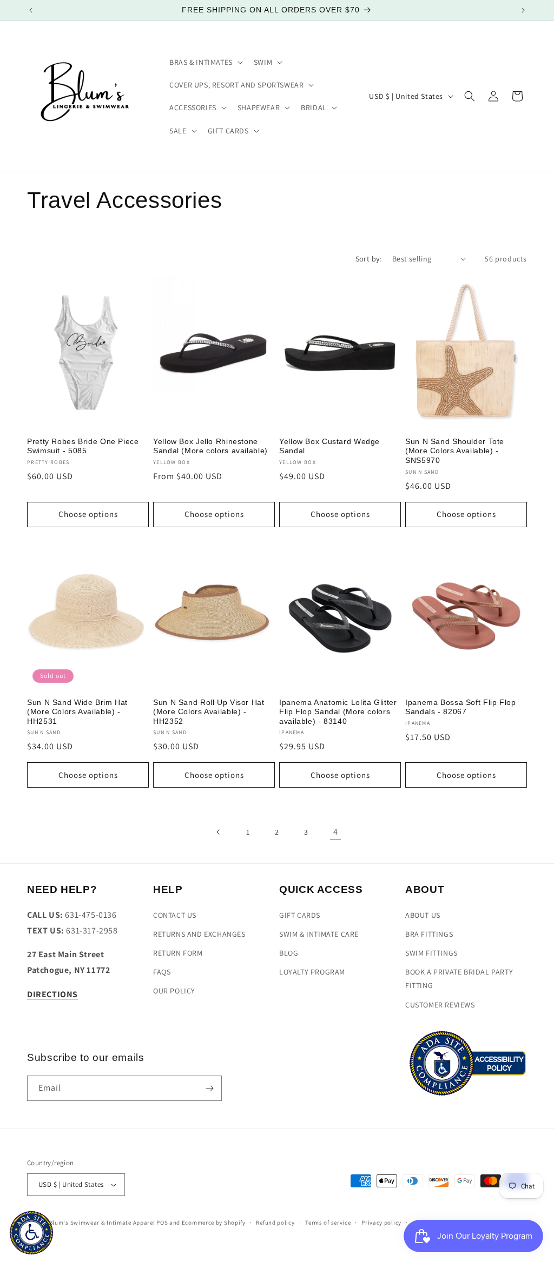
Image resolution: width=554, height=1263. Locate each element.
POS (162, 1222)
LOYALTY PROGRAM (312, 972)
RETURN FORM (178, 953)
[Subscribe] (209, 1088)
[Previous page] (218, 832)
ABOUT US (422, 915)
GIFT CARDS (299, 915)
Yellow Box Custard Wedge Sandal (329, 446)
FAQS (161, 972)
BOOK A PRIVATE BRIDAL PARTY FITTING (459, 978)
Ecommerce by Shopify (214, 1222)
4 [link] (335, 831)
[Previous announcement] (31, 10)
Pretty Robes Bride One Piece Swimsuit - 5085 (83, 446)
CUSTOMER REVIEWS (440, 1005)
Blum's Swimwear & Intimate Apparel (102, 1222)
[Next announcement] (523, 10)
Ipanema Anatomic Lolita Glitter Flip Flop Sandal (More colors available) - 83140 (338, 711)
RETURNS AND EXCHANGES (199, 934)
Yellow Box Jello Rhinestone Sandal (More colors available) (210, 446)
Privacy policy (381, 1222)
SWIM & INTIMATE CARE (319, 934)
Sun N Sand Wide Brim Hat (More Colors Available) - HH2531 (77, 711)
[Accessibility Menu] (31, 1232)
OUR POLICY (174, 991)
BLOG (288, 953)
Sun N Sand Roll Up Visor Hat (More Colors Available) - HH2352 (209, 711)
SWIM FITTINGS (431, 953)
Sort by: (368, 259)
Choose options (88, 514)
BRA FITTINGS (429, 934)
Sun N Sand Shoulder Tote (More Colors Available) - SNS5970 (454, 451)
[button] (205, 62)
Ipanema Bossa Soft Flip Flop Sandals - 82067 (460, 707)
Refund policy (275, 1222)
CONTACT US (174, 915)
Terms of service (328, 1222)
